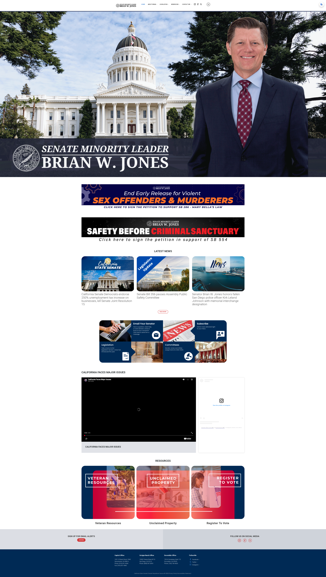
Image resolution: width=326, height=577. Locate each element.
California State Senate (140, 573)
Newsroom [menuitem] (174, 4)
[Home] (126, 5)
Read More (163, 311)
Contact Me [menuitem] (186, 4)
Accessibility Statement (184, 573)
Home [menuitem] (143, 4)
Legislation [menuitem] (163, 4)
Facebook (198, 4)
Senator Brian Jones (206, 427)
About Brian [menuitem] (152, 4)
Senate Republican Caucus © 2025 (158, 573)
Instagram (195, 4)
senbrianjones (219, 427)
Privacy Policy (173, 573)
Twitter (201, 4)
